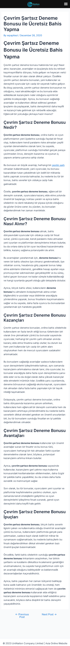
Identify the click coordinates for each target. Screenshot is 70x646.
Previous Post (22, 615)
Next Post (49, 614)
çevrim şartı (58, 165)
